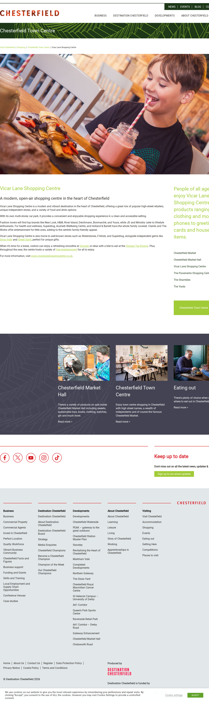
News (172, 6)
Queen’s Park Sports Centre (84, 612)
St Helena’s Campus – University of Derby (85, 598)
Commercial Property (15, 522)
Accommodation (151, 522)
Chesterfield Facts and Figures (16, 560)
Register (48, 663)
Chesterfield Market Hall (86, 638)
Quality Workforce (13, 544)
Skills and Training (14, 578)
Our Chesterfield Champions (47, 572)
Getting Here (149, 544)
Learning (113, 522)
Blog (198, 6)
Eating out (148, 538)
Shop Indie (6, 239)
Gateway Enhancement (86, 633)
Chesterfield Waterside (85, 522)
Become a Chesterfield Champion (51, 557)
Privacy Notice (11, 667)
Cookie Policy (31, 667)
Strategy (43, 539)
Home (6, 663)
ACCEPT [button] (195, 695)
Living (111, 533)
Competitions (150, 549)
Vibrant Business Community (13, 551)
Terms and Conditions (54, 667)
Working (112, 544)
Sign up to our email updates (174, 474)
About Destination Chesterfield (48, 523)
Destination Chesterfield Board (51, 532)
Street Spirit (24, 239)
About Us (19, 663)
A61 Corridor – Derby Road (85, 626)
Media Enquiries (47, 544)
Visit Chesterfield (7, 47)
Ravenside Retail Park (85, 619)
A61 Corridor (80, 604)
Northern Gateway (83, 573)
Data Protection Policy (69, 663)
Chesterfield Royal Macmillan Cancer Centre (83, 587)
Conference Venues (14, 595)
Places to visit (150, 555)
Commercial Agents (14, 527)
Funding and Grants (14, 572)
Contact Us (33, 663)
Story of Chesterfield (119, 538)
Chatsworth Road (83, 644)
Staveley (78, 544)
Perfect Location (12, 538)
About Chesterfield (118, 516)
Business (101, 15)
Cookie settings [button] (174, 695)
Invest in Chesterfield (15, 533)
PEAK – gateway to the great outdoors (86, 529)
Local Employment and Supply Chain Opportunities (16, 587)
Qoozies (84, 246)
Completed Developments (81, 566)
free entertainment (66, 249)
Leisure (112, 527)
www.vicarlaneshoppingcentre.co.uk (51, 256)
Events (185, 6)
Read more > (181, 407)
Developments (165, 15)
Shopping (21, 47)
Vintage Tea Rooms (137, 246)
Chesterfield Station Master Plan (84, 538)
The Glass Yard (81, 578)
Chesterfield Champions (51, 550)
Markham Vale (81, 559)
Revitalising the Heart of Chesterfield (86, 552)
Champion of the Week (51, 564)
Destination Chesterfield (29, 13)
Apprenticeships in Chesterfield (118, 551)
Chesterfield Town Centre (38, 47)
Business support (13, 567)
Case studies (10, 601)
